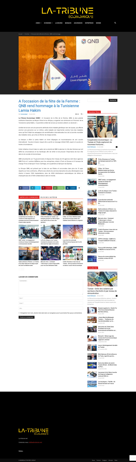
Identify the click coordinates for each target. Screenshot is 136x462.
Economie (47, 23)
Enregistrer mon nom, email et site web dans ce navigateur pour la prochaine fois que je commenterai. (51, 313)
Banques (68, 23)
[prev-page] (20, 269)
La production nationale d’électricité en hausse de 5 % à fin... (107, 201)
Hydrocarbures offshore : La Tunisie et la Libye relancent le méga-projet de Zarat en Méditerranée (29, 263)
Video (116, 460)
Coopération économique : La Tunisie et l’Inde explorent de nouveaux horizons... (99, 142)
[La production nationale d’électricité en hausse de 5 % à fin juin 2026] (73, 232)
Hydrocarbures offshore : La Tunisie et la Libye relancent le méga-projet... (107, 210)
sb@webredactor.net (35, 442)
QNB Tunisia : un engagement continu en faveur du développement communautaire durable (29, 242)
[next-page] (23, 269)
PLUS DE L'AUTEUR (49, 197)
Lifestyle (111, 460)
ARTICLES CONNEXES (29, 197)
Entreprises (89, 23)
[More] (79, 188)
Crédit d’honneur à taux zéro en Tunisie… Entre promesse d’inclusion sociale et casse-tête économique (73, 263)
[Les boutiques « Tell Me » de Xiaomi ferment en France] (92, 384)
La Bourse (58, 23)
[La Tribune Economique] (68, 10)
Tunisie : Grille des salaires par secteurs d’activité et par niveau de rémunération (102, 291)
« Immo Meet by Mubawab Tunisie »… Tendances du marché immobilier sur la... (106, 319)
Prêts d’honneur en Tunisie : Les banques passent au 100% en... (107, 161)
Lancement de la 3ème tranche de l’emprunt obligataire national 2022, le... (107, 374)
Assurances (78, 23)
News (93, 460)
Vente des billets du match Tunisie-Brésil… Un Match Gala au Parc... (107, 364)
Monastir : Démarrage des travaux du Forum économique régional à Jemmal (107, 337)
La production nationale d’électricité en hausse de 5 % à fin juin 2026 (72, 242)
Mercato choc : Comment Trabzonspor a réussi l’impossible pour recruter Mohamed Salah (50, 263)
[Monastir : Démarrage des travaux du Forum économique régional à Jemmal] (92, 338)
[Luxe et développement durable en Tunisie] (92, 347)
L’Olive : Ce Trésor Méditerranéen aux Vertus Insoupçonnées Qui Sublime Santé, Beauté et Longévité (73, 218)
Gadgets (104, 460)
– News (37, 23)
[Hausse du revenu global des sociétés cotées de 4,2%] (92, 259)
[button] (115, 23)
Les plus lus (93, 268)
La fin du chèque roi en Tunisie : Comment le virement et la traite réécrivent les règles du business (50, 242)
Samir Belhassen (91, 147)
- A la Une (26, 34)
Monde (98, 23)
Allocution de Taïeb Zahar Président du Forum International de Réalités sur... (107, 328)
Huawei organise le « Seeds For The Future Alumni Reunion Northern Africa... (107, 309)
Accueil (20, 34)
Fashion (99, 460)
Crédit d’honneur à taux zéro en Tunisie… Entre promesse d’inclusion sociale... (107, 231)
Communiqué (24, 114)
